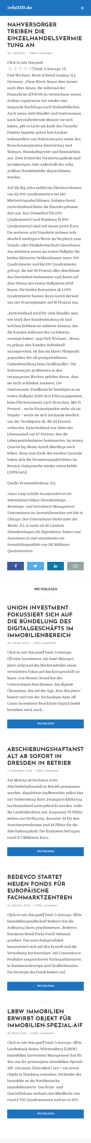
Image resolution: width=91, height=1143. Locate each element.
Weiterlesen (45, 724)
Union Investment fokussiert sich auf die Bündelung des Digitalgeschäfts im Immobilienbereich (40, 622)
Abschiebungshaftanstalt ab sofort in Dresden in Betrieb (45, 756)
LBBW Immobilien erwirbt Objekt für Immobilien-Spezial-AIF (45, 1019)
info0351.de (19, 8)
